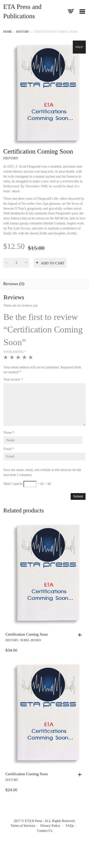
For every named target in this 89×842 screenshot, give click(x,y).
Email (8, 449)
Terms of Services (23, 825)
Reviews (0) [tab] (13, 283)
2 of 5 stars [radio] (12, 359)
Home (7, 31)
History (22, 31)
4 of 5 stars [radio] (25, 359)
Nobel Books (30, 640)
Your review (13, 379)
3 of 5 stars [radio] (18, 359)
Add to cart (52, 263)
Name (8, 432)
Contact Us (44, 830)
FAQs (70, 825)
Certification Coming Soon (26, 634)
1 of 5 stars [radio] (6, 359)
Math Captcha (13, 484)
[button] (81, 635)
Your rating (14, 351)
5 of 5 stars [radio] (31, 359)
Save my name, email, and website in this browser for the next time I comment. (42, 472)
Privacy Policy (50, 825)
